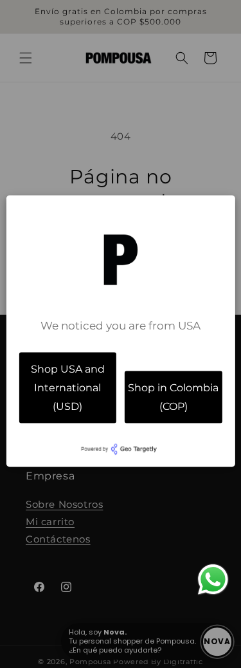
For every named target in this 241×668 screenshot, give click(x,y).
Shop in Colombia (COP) (173, 396)
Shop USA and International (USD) (68, 388)
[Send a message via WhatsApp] (213, 579)
